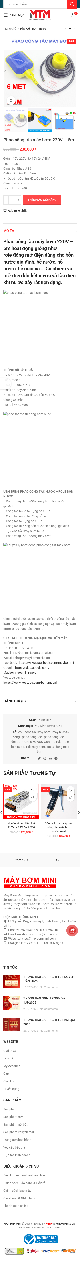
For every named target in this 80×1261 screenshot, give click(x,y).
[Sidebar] (5, 383)
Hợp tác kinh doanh (16, 1155)
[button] (33, 798)
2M (20, 732)
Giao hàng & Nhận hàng (19, 1198)
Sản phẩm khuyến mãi (18, 1132)
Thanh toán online (15, 1206)
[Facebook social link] (34, 758)
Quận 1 (49, 741)
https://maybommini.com (38, 938)
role (58, 741)
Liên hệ (8, 1058)
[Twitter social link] (39, 758)
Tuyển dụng (11, 1089)
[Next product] (74, 29)
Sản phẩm (10, 1109)
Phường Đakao (31, 741)
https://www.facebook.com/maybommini (47, 662)
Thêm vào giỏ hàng (42, 199)
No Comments (49, 987)
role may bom (35, 747)
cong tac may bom (37, 732)
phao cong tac (32, 737)
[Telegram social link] (56, 758)
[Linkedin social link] (50, 758)
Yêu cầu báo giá (14, 1147)
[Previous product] (65, 29)
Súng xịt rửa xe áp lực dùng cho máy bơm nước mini (59, 827)
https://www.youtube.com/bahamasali (30, 682)
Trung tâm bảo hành (17, 1140)
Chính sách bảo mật (17, 1190)
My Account (11, 1066)
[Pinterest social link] (45, 758)
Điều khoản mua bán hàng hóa (24, 1175)
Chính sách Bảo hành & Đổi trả (24, 1183)
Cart (6, 1073)
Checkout (9, 1081)
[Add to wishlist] (33, 790)
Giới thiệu (10, 1050)
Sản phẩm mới (13, 1117)
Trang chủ (10, 28)
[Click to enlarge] (11, 100)
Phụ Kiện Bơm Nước (33, 28)
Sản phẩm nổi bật (15, 1124)
